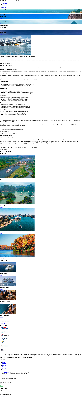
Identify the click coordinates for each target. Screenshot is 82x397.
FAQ (2, 366)
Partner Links (4, 368)
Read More (1, 18)
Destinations (3, 362)
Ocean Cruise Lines (4, 361)
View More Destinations (3, 257)
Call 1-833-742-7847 (5, 380)
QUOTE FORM (2, 323)
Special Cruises (4, 363)
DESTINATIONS (4, 3)
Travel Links (3, 367)
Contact (3, 369)
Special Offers (4, 365)
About (3, 6)
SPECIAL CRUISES (5, 5)
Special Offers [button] (4, 7)
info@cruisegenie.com (4, 396)
